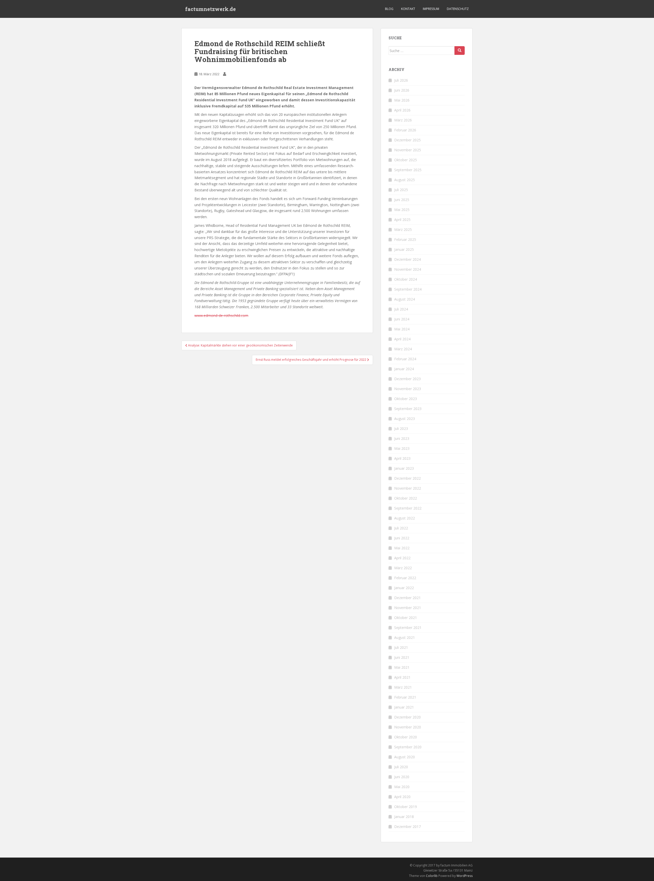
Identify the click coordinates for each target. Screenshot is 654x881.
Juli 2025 (401, 189)
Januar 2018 (404, 816)
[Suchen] (459, 50)
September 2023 (408, 408)
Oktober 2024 (405, 279)
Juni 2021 (401, 657)
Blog (389, 9)
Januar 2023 (404, 468)
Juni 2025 (401, 199)
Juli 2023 (401, 428)
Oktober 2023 (405, 398)
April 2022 (402, 557)
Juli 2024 (401, 309)
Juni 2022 (401, 538)
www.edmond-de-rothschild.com (221, 315)
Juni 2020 (401, 776)
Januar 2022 (404, 587)
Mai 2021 (402, 667)
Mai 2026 (402, 100)
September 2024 (408, 289)
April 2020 (402, 796)
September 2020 (408, 746)
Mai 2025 (402, 209)
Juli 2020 (401, 766)
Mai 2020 (402, 786)
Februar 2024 (405, 358)
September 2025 (408, 169)
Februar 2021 (405, 697)
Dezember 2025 (407, 140)
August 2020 (404, 756)
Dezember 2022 (407, 478)
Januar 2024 (404, 368)
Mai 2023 (402, 448)
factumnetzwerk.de (210, 9)
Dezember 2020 (407, 717)
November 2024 (407, 269)
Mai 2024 (402, 329)
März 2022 (403, 567)
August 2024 (404, 299)
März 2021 (403, 687)
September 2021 (408, 627)
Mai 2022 (402, 547)
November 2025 (407, 149)
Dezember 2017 (407, 826)
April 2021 (402, 677)
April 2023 (402, 458)
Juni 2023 (401, 438)
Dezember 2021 (407, 597)
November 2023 (407, 388)
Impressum (431, 9)
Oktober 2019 (405, 806)
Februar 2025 (405, 239)
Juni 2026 (401, 90)
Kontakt (408, 9)
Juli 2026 (401, 80)
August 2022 (404, 518)
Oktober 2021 (405, 617)
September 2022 (408, 508)
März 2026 (403, 120)
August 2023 (404, 418)
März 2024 (403, 348)
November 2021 (407, 607)
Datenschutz (458, 9)
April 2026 (402, 110)
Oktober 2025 (405, 159)
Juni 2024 (401, 319)
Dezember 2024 (407, 259)
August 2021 (404, 637)
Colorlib (432, 876)
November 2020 (407, 727)
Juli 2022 (401, 528)
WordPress (465, 876)
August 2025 (404, 179)
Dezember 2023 (407, 378)
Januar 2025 (404, 249)
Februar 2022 (405, 577)
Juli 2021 (401, 647)
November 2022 (407, 488)
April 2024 (402, 339)
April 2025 (402, 219)
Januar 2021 (404, 707)
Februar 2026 (405, 130)
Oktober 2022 (405, 498)
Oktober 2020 (405, 737)
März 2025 (403, 229)
